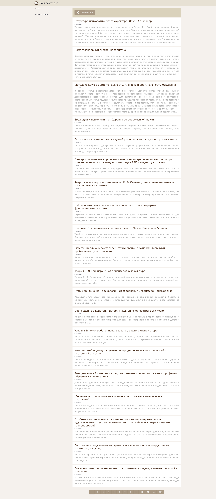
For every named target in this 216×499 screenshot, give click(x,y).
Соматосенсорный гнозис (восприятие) (100, 49)
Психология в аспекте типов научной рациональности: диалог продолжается (125, 139)
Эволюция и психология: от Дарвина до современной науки (114, 119)
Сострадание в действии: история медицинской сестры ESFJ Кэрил (119, 310)
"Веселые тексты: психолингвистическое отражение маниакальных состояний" (119, 398)
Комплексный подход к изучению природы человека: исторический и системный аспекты (120, 352)
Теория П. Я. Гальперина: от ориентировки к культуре (109, 271)
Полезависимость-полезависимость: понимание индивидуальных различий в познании (126, 470)
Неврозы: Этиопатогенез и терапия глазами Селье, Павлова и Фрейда (120, 228)
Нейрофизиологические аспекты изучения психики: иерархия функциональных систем (115, 207)
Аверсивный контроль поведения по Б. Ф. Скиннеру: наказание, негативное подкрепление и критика (124, 184)
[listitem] (51, 15)
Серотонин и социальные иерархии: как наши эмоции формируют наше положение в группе (121, 447)
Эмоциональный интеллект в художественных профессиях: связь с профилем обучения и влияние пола (125, 375)
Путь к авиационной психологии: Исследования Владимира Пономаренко (123, 290)
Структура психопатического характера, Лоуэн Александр (113, 21)
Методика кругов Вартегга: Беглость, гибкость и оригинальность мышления (125, 84)
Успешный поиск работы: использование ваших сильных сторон (116, 330)
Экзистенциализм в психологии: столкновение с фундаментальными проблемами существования (119, 249)
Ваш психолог (49, 3)
